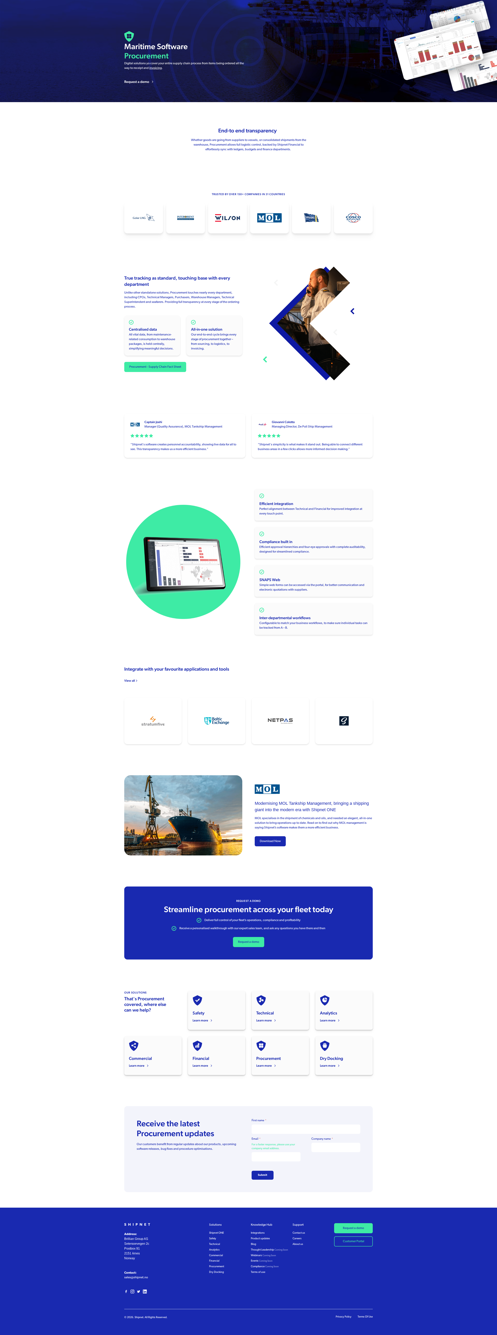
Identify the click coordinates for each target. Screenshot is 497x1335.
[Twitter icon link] (139, 1291)
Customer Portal (353, 1241)
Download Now (270, 841)
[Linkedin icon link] (145, 1291)
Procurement (216, 1266)
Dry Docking (216, 1272)
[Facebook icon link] (126, 1291)
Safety (212, 1238)
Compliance (265, 1266)
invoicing (155, 68)
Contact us (299, 1233)
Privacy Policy (343, 1316)
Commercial (216, 1255)
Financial (320, 509)
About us (298, 1244)
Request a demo (136, 82)
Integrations (258, 1233)
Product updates (260, 1238)
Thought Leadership (269, 1249)
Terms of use (258, 1272)
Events (261, 1260)
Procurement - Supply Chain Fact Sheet (155, 367)
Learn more (200, 1020)
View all (129, 680)
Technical (301, 509)
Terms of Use (365, 1316)
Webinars (263, 1255)
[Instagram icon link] (132, 1291)
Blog (253, 1244)
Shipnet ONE (216, 1233)
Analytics (214, 1249)
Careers (297, 1238)
